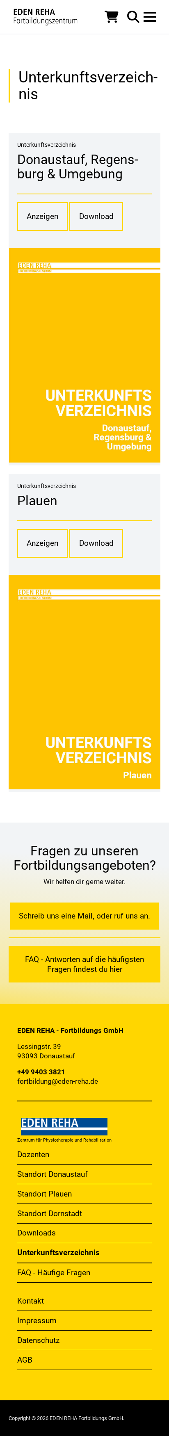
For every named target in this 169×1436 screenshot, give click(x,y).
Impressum (37, 1320)
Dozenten (33, 1154)
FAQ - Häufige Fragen (53, 1272)
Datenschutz (38, 1340)
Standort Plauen (44, 1194)
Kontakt (30, 1301)
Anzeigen (42, 216)
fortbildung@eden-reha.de (57, 1081)
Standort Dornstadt (49, 1213)
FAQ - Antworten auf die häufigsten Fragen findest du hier (84, 964)
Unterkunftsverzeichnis (58, 1252)
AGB (24, 1360)
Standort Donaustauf (52, 1174)
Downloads (36, 1233)
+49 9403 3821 (41, 1072)
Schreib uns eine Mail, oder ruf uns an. (84, 916)
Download (96, 216)
